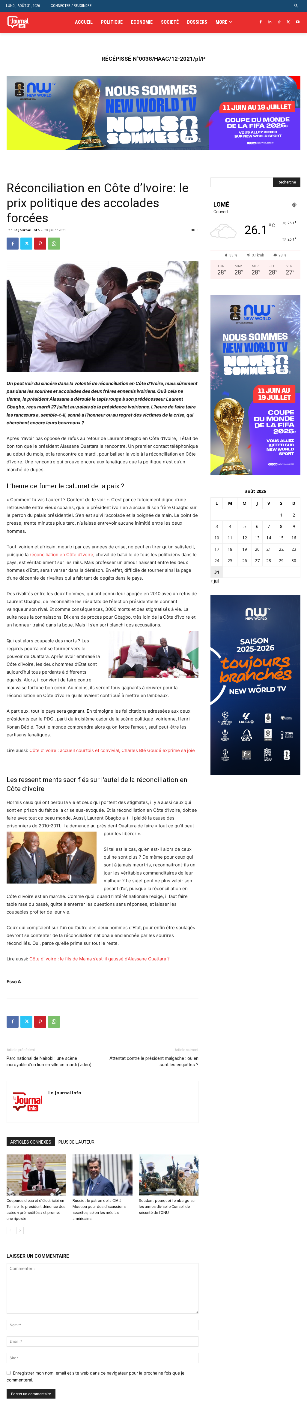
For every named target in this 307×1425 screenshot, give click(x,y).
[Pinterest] (40, 244)
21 (268, 549)
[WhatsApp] (54, 244)
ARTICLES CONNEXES (30, 1142)
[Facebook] (260, 22)
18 (230, 549)
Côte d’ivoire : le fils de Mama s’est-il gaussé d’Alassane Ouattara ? (99, 959)
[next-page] (20, 1230)
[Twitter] (288, 22)
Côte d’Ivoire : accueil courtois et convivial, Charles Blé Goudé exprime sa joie (112, 750)
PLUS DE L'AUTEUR (76, 1142)
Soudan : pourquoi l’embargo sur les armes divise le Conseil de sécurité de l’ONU (167, 1206)
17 (216, 549)
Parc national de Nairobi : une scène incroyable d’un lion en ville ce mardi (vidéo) (49, 1061)
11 (230, 538)
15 (281, 538)
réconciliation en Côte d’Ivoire (61, 554)
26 (244, 560)
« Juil (214, 581)
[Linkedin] (270, 22)
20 (257, 549)
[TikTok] (279, 22)
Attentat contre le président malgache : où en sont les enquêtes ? (153, 1061)
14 (268, 538)
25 (230, 560)
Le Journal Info (26, 230)
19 (244, 549)
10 (216, 538)
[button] (296, 6)
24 (216, 560)
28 (268, 560)
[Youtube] (297, 22)
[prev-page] (10, 1230)
